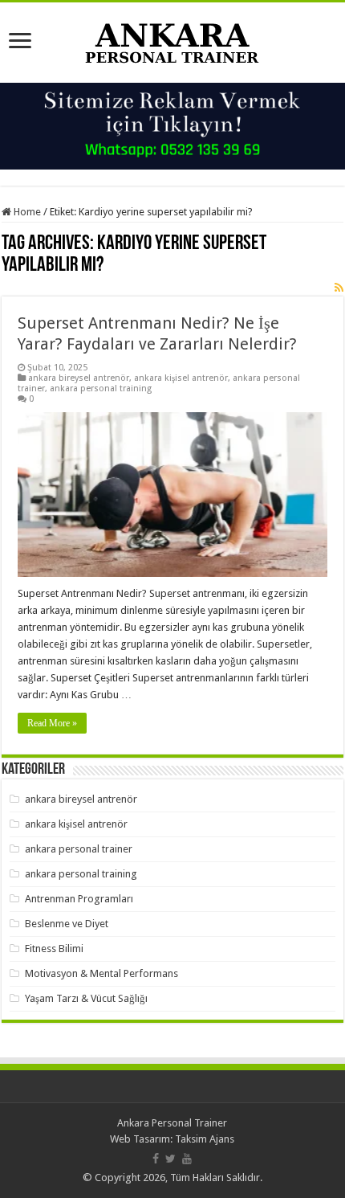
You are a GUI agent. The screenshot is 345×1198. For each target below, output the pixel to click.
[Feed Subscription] (339, 287)
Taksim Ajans (204, 1139)
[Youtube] (187, 1158)
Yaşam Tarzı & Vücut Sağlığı (86, 998)
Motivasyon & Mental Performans (101, 973)
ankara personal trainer (78, 849)
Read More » (52, 723)
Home (26, 212)
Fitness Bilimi (54, 948)
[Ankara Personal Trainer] (172, 39)
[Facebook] (155, 1158)
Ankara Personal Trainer (172, 1123)
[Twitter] (170, 1158)
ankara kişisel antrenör (181, 378)
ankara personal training (101, 388)
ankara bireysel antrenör (78, 378)
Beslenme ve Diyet (66, 924)
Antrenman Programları (79, 899)
